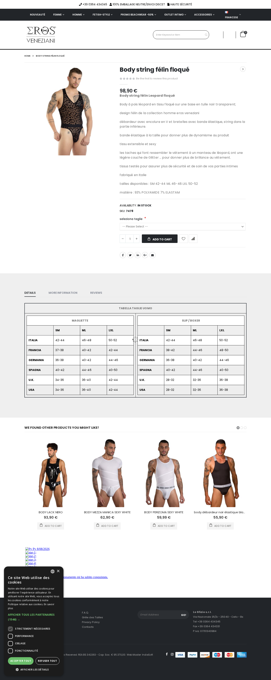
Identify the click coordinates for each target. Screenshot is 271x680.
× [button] (58, 571)
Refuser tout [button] (47, 661)
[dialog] (33, 621)
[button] (34, 617)
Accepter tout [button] (20, 661)
